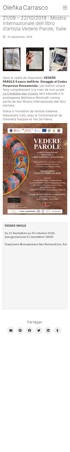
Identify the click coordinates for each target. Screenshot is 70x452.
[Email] (11, 330)
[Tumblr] (57, 330)
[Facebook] (29, 330)
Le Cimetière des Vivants (20, 93)
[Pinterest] (20, 330)
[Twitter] (39, 330)
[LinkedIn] (48, 330)
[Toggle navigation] (65, 7)
